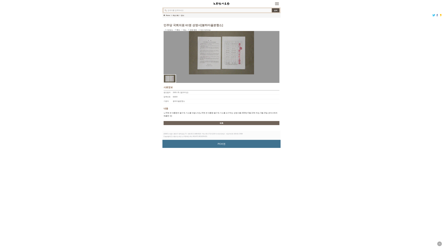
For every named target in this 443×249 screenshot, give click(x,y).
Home (168, 15)
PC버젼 (221, 144)
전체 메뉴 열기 (277, 4)
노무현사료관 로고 (221, 4)
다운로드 (165, 29)
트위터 (434, 15)
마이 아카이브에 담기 (199, 29)
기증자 (166, 101)
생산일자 (167, 92)
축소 (182, 29)
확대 (175, 29)
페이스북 (437, 15)
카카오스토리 (440, 15)
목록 (221, 123)
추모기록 (176, 15)
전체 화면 (188, 29)
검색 (275, 10)
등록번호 (167, 97)
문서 (182, 15)
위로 (439, 244)
